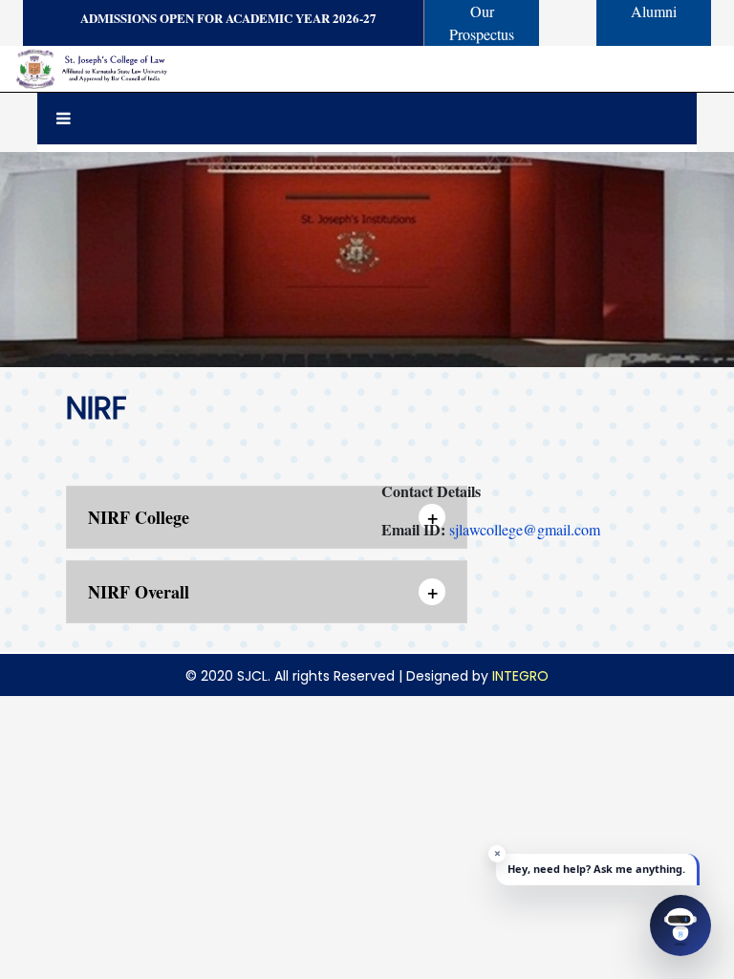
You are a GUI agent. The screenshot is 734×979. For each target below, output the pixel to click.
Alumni (654, 11)
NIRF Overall (263, 591)
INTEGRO (520, 675)
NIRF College (263, 517)
